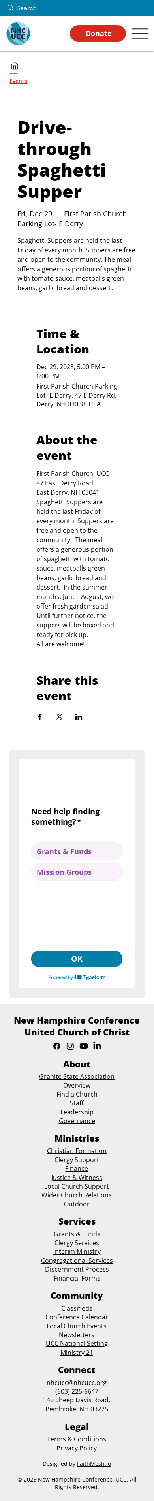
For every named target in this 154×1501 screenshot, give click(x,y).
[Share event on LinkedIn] (79, 717)
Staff (77, 1103)
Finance (76, 1168)
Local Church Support (76, 1186)
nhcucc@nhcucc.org (77, 1382)
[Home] (14, 65)
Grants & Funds (77, 1234)
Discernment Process (77, 1269)
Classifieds (76, 1308)
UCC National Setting (77, 1343)
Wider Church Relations (76, 1195)
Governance (77, 1120)
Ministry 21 (76, 1352)
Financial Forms (77, 1278)
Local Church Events (77, 1326)
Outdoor (77, 1204)
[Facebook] (57, 1046)
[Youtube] (83, 1046)
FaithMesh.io (94, 1463)
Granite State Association (77, 1076)
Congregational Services (77, 1260)
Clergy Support (76, 1159)
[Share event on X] (59, 717)
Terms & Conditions (76, 1439)
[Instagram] (70, 1046)
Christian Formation (77, 1150)
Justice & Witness (76, 1177)
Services (86, 1242)
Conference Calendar (76, 1317)
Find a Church (77, 1094)
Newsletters (76, 1334)
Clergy (63, 1242)
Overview (76, 1085)
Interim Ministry (77, 1251)
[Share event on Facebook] (40, 717)
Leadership (77, 1112)
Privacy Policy (76, 1448)
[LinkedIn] (97, 1046)
